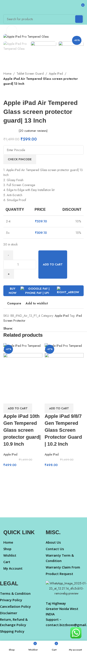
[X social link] (20, 328)
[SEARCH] (79, 19)
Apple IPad (56, 73)
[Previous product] (5, 93)
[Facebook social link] (15, 328)
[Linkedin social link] (30, 328)
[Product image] (22, 372)
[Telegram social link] (41, 328)
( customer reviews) (33, 130)
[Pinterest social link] (25, 328)
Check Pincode (20, 159)
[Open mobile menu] (5, 6)
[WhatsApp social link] (36, 328)
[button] (17, 408)
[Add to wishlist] (33, 398)
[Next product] (14, 93)
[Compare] (8, 398)
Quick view (21, 398)
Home (7, 73)
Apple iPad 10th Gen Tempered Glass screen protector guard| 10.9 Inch (22, 430)
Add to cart (53, 264)
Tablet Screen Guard (30, 73)
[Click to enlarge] (12, 31)
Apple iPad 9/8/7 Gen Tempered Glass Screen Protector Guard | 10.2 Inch (63, 430)
